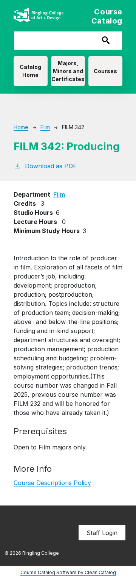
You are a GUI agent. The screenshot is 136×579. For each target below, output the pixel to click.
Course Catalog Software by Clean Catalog (68, 572)
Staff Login (102, 533)
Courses (105, 71)
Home (21, 127)
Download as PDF (51, 166)
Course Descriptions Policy (52, 483)
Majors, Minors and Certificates (68, 71)
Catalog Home (30, 71)
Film (45, 127)
